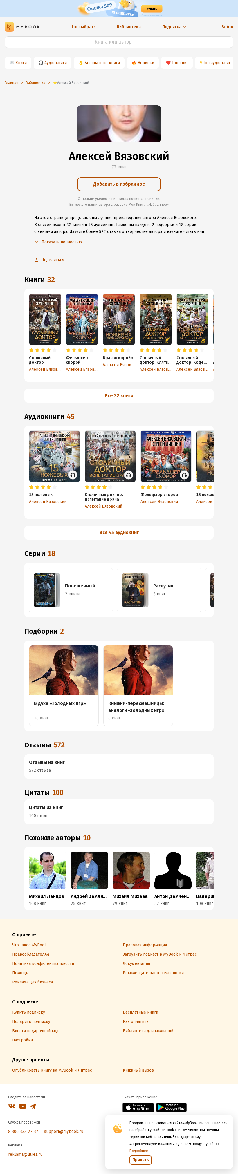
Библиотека (129, 26)
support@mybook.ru (63, 1131)
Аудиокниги (55, 62)
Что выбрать (83, 26)
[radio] (31, 350)
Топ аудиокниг (216, 62)
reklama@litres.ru (25, 1154)
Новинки (146, 62)
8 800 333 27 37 (23, 1131)
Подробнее (138, 1151)
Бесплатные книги (102, 62)
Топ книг (180, 62)
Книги (21, 62)
